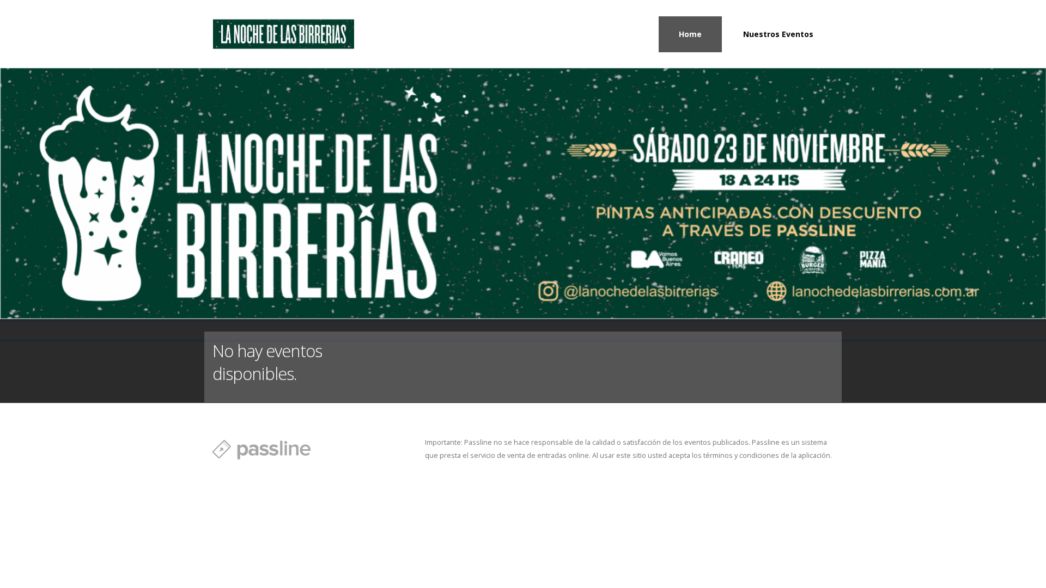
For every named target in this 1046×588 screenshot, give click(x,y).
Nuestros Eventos (778, 34)
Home (690, 34)
